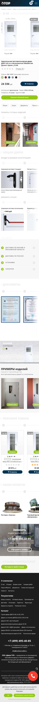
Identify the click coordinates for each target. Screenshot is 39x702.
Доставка (4, 603)
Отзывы (8, 584)
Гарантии (20, 603)
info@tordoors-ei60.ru (19, 543)
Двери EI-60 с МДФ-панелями (10, 627)
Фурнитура (28, 603)
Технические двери (29, 633)
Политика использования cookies (19, 699)
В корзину (30, 84)
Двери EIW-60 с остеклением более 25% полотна (16, 630)
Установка (12, 603)
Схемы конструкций (27, 588)
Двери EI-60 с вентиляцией (10, 621)
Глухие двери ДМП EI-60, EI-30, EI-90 (12, 614)
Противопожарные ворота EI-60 (11, 633)
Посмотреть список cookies (24, 695)
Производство (29, 599)
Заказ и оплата (6, 599)
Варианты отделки (7, 606)
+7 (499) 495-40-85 (19, 538)
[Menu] (36, 3)
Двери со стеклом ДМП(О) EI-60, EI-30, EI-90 (14, 618)
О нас (3, 584)
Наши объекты (6, 588)
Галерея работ (28, 584)
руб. (12, 468)
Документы (16, 588)
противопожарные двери (15, 682)
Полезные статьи (20, 606)
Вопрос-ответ (17, 584)
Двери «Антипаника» (28, 627)
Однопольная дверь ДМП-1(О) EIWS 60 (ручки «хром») (12, 461)
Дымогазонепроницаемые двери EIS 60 (13, 624)
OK (8, 695)
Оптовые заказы (17, 599)
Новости (3, 591)
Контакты (11, 591)
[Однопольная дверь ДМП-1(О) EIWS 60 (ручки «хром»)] (12, 443)
